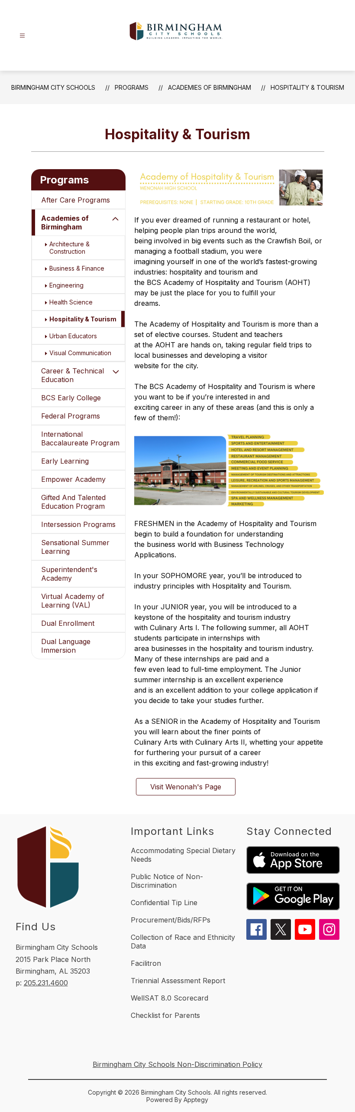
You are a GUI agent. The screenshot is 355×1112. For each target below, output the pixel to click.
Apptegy (196, 1099)
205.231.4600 (46, 982)
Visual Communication (80, 352)
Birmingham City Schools (53, 87)
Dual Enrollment (67, 623)
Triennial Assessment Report (178, 980)
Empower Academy (73, 479)
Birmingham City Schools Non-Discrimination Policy (177, 1064)
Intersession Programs (78, 524)
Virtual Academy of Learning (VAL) (72, 600)
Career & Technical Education (72, 375)
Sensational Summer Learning (75, 547)
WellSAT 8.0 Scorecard (169, 998)
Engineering (66, 285)
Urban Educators (73, 336)
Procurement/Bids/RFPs (170, 920)
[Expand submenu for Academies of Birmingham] (115, 219)
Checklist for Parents (165, 1015)
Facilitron (146, 963)
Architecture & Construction (69, 247)
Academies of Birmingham (209, 87)
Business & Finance (76, 268)
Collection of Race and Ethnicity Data (183, 941)
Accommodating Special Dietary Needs (183, 854)
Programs (131, 87)
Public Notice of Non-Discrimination (167, 881)
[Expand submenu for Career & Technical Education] (115, 371)
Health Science (71, 302)
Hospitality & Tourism (307, 87)
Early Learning (65, 461)
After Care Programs (75, 200)
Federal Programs (70, 416)
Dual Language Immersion (65, 645)
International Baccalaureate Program (80, 438)
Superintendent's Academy (69, 573)
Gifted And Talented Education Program (73, 501)
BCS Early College (71, 397)
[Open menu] (22, 36)
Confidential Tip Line (164, 902)
